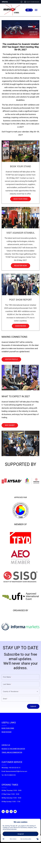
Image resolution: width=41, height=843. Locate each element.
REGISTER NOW (20, 266)
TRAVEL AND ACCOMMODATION (12, 752)
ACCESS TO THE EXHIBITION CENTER (13, 749)
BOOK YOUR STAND (20, 199)
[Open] (37, 691)
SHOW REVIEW (20, 326)
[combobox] (17, 691)
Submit (33, 706)
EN (28, 10)
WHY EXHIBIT (10, 425)
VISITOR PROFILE (11, 359)
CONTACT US (6, 745)
